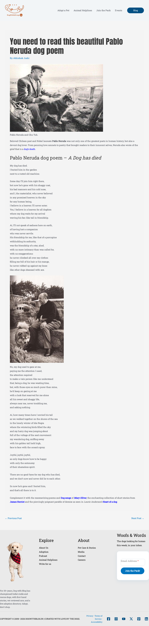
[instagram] (116, 618)
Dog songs (66, 497)
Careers (81, 559)
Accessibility (96, 622)
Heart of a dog (110, 501)
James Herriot (17, 501)
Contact (82, 555)
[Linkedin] (146, 618)
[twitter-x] (131, 618)
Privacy (89, 616)
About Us (43, 547)
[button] (135, 10)
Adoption (43, 551)
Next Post (137, 518)
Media (81, 551)
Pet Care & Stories (87, 547)
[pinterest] (138, 618)
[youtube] (123, 618)
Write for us (45, 563)
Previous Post (13, 518)
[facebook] (108, 618)
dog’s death (29, 149)
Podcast (43, 555)
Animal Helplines (48, 559)
